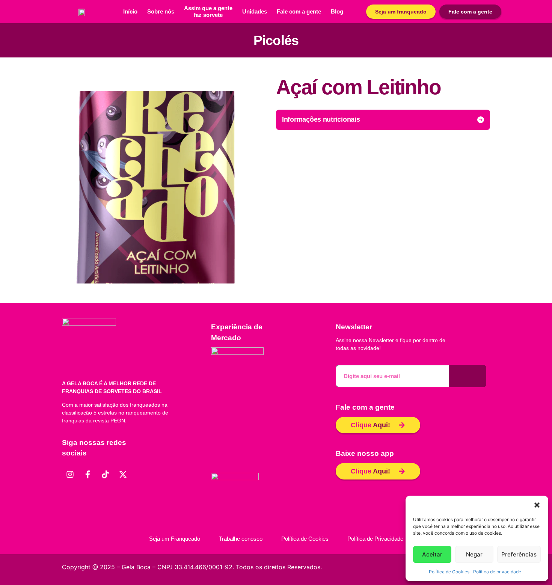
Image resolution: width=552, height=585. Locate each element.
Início (130, 11)
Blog (337, 11)
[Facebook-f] (87, 474)
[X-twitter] (123, 474)
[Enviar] (467, 376)
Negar (474, 554)
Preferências (519, 554)
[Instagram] (70, 474)
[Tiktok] (105, 474)
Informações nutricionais (321, 119)
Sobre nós (160, 11)
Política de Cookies (449, 571)
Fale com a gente (299, 11)
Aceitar (432, 554)
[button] (537, 505)
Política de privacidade (497, 571)
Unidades (254, 11)
